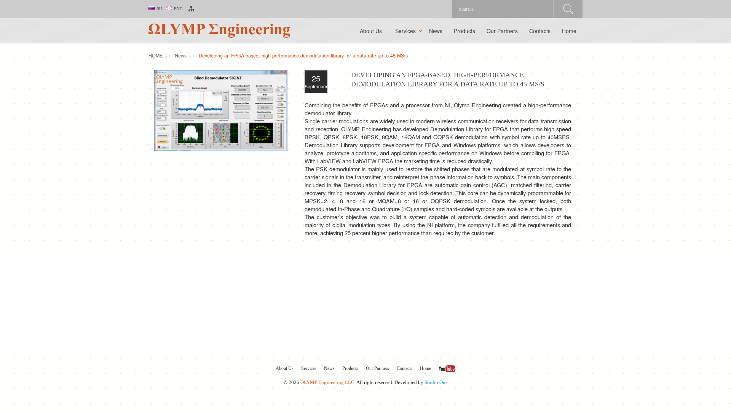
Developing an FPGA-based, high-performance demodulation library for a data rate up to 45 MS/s (303, 55)
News (435, 31)
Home (569, 31)
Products (464, 31)
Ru (159, 8)
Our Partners (502, 31)
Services (405, 31)
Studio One (436, 382)
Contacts (540, 31)
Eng (178, 8)
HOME (155, 55)
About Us (371, 31)
